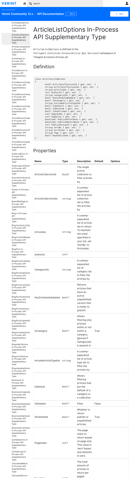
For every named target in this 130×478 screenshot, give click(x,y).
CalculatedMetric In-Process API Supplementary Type (20, 467)
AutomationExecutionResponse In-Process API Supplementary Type (21, 181)
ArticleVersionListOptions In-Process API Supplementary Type (21, 134)
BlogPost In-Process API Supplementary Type (19, 253)
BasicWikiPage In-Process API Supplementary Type (20, 205)
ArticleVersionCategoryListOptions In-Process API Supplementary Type (21, 110)
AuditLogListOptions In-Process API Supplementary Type (21, 170)
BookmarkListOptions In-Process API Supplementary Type (21, 432)
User (126, 3)
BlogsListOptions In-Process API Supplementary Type (20, 360)
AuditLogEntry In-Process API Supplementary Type (20, 158)
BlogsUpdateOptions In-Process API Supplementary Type (21, 372)
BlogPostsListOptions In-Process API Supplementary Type (21, 289)
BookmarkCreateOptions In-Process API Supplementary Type (21, 396)
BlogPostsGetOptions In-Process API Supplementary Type (21, 277)
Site (24, 3)
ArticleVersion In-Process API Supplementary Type (20, 74)
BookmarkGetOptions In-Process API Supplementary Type (21, 420)
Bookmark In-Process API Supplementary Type (19, 384)
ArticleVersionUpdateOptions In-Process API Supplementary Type (21, 146)
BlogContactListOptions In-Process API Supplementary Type (21, 229)
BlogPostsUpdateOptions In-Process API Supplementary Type (21, 324)
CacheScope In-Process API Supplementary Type (19, 455)
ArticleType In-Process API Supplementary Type (19, 62)
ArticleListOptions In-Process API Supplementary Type (20, 39)
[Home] (11, 3)
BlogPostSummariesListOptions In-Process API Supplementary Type (21, 301)
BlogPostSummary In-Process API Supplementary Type (20, 313)
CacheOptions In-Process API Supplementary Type (20, 444)
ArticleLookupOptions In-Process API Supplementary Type (21, 50)
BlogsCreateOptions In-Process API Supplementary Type (21, 336)
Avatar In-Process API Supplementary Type (20, 193)
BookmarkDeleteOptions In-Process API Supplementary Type (21, 408)
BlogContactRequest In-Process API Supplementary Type (21, 241)
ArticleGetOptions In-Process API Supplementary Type (20, 27)
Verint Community (8, 10)
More (72, 14)
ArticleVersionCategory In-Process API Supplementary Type (21, 86)
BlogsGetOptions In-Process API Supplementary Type (20, 348)
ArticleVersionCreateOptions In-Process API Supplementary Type (21, 122)
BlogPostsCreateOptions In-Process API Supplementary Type (21, 265)
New (121, 14)
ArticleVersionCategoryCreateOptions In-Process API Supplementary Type (21, 98)
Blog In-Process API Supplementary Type (19, 217)
